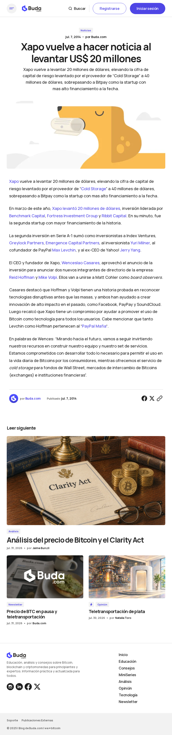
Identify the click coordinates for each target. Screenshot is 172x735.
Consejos (127, 668)
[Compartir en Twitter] (152, 398)
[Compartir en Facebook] (144, 398)
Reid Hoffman (21, 277)
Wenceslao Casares (80, 262)
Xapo (14, 181)
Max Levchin (64, 250)
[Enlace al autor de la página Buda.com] (13, 398)
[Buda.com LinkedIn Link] (11, 686)
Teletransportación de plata (117, 611)
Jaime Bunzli (40, 548)
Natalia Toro (123, 618)
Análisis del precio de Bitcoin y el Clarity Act (75, 540)
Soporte (12, 720)
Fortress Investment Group (72, 215)
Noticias (86, 30)
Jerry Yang (130, 250)
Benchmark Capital (27, 215)
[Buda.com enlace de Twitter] (37, 686)
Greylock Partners (26, 242)
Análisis (14, 531)
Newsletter (15, 604)
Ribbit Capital (114, 215)
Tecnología (128, 694)
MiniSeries (127, 674)
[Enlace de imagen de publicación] (86, 480)
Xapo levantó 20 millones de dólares (86, 208)
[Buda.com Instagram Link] (19, 686)
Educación (127, 661)
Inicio (123, 654)
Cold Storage (93, 188)
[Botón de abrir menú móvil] (12, 8)
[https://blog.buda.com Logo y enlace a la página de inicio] (31, 8)
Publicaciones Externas (37, 720)
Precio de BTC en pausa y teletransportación (32, 614)
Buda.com (99, 37)
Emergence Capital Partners (72, 242)
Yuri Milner (140, 242)
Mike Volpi (48, 277)
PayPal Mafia (94, 326)
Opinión (102, 604)
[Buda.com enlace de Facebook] (28, 686)
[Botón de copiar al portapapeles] (159, 398)
